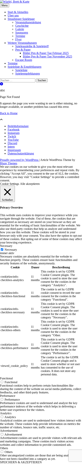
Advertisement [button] (9, 430)
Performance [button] (7, 395)
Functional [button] (6, 378)
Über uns (13, 15)
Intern (11, 146)
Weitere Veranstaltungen (22, 42)
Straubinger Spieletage (21, 18)
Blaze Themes (8, 163)
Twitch (12, 136)
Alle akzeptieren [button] (30, 183)
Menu (5, 5)
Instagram (13, 133)
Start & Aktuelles (18, 12)
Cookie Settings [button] (9, 183)
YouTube (13, 139)
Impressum (14, 150)
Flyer (18, 39)
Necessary (11, 249)
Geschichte (22, 25)
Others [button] (4, 448)
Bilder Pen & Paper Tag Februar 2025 (46, 53)
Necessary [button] (6, 245)
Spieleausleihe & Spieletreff (32, 46)
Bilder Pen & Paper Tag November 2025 (47, 56)
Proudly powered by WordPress (19, 159)
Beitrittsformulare (18, 126)
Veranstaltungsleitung (28, 22)
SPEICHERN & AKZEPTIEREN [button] (21, 462)
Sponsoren (21, 32)
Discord (12, 143)
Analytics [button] (5, 413)
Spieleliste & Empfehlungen (24, 66)
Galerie (19, 29)
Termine (20, 36)
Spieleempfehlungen (27, 73)
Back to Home (9, 113)
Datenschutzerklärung (21, 153)
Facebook (13, 129)
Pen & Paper (23, 49)
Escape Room (23, 59)
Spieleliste (21, 70)
